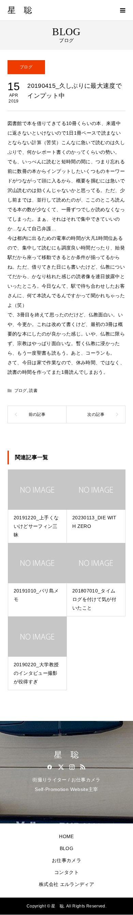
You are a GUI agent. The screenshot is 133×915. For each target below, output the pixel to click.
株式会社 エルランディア (66, 884)
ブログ (26, 67)
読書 (33, 390)
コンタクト (66, 872)
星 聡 (20, 10)
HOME (66, 836)
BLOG (66, 848)
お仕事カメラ (66, 860)
